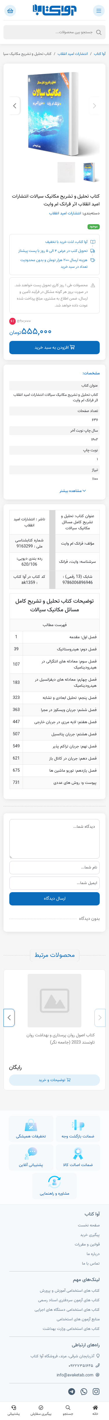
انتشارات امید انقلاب (73, 54)
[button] (94, 105)
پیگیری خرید (90, 1235)
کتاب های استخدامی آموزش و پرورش (70, 1290)
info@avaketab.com (75, 1375)
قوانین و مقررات (87, 1244)
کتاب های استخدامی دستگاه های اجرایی (67, 1309)
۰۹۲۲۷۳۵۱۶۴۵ (81, 1366)
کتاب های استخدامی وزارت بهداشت (71, 1329)
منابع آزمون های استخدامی (78, 1319)
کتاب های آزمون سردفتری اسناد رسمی (69, 1300)
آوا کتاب (100, 54)
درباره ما (93, 1254)
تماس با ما (91, 1263)
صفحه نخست (89, 1225)
